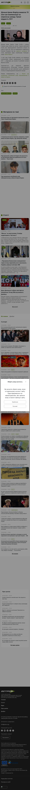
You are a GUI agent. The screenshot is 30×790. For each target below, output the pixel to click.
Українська (15, 402)
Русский (15, 406)
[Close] (26, 382)
